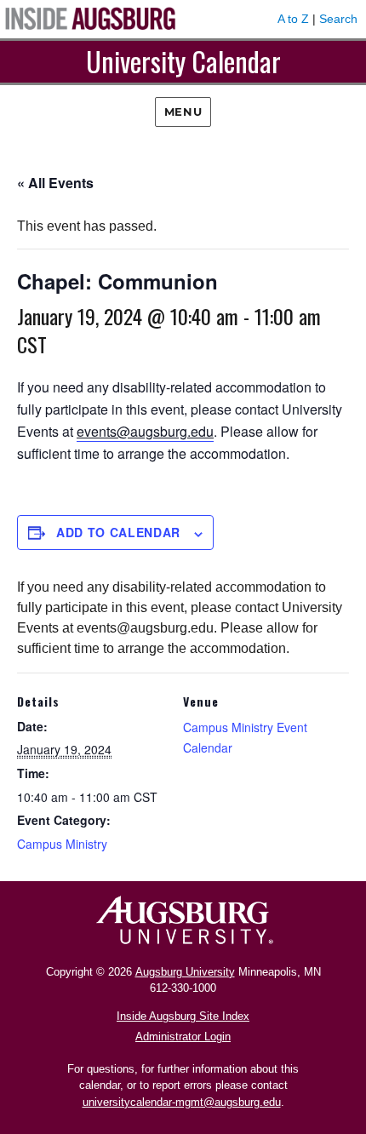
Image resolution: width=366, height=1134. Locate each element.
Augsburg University (185, 971)
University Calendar (183, 61)
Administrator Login (183, 1036)
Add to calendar (118, 532)
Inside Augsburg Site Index (183, 1016)
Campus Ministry (62, 843)
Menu (183, 111)
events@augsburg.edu (145, 431)
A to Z (293, 19)
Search (338, 19)
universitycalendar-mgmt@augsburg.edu (182, 1102)
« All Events (55, 182)
